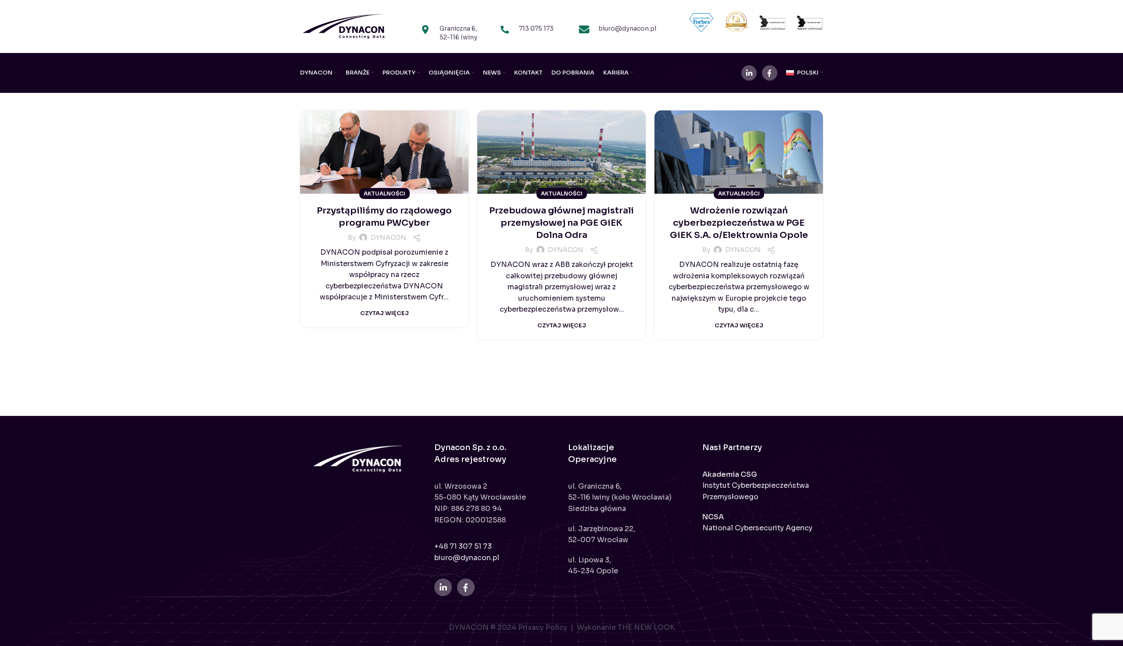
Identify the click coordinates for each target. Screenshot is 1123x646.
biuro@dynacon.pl (466, 557)
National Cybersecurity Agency (757, 527)
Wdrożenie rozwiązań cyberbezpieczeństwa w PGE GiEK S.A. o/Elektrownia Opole (739, 223)
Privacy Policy (543, 627)
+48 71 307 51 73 (463, 546)
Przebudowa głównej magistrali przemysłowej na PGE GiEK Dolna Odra (561, 223)
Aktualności (384, 193)
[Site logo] (344, 25)
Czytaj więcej (384, 313)
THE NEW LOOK (646, 627)
